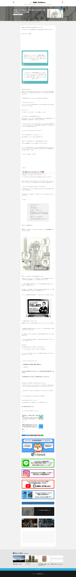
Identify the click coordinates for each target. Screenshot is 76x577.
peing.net (23, 422)
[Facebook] (24, 435)
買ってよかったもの (39, 4)
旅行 (46, 4)
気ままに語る (20, 14)
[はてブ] (35, 435)
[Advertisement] (38, 42)
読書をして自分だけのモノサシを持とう (57, 564)
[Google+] (31, 435)
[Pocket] (38, 435)
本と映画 (49, 4)
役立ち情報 (34, 4)
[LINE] (42, 435)
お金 (27, 4)
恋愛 (25, 4)
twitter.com (23, 431)
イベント (44, 4)
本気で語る (30, 4)
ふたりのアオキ (28, 564)
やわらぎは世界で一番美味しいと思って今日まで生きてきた (44, 565)
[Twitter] (27, 435)
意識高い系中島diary (41, 573)
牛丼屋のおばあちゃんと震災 (17, 564)
